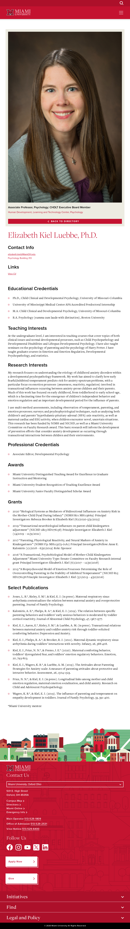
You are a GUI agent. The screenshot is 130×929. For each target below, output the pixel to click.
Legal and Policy (23, 917)
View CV (12, 273)
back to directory (65, 221)
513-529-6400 (30, 829)
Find (11, 907)
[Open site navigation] (121, 12)
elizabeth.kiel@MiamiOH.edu (22, 254)
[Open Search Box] (122, 3)
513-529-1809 (32, 818)
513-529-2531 (39, 823)
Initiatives (17, 896)
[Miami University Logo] (18, 12)
